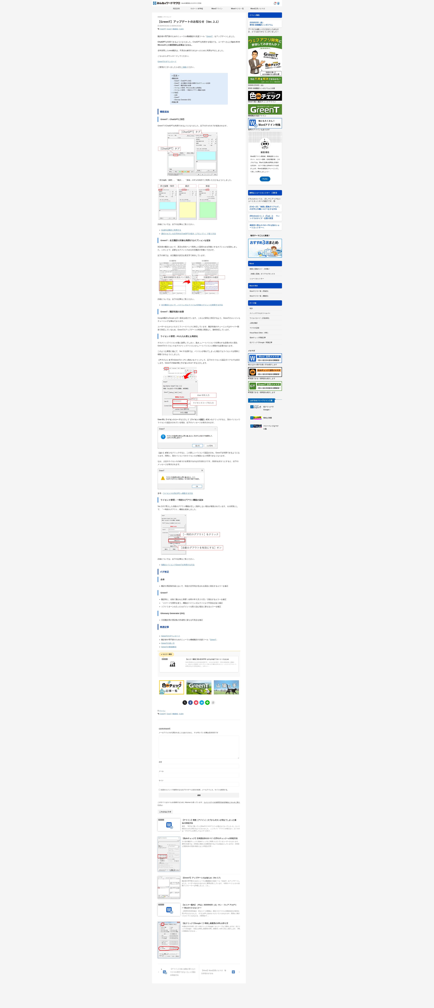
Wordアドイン (217, 8)
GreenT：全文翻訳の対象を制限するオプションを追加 (192, 83)
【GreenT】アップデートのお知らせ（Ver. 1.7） (202, 878)
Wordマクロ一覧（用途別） (259, 291)
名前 (160, 762)
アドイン (162, 711)
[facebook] (190, 702)
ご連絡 (184, 67)
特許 (251, 308)
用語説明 (176, 8)
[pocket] (196, 702)
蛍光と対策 (267, 418)
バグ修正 (175, 93)
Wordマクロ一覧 (237, 8)
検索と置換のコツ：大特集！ (260, 268)
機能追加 (175, 78)
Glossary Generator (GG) (183, 100)
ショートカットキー (257, 278)
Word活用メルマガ (257, 8)
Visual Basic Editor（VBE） (259, 332)
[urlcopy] (213, 702)
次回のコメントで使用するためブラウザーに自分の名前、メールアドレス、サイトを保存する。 (195, 790)
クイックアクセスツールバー (260, 313)
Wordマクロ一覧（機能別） (259, 295)
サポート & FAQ (196, 8)
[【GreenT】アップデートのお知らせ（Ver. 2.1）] (201, 702)
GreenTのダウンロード (167, 62)
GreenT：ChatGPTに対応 (183, 81)
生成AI (181, 29)
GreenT (169, 29)
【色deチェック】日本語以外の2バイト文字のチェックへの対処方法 (210, 838)
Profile (265, 179)
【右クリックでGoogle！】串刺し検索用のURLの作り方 (205, 923)
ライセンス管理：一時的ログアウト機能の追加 (190, 90)
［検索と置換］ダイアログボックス (262, 273)
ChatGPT (163, 29)
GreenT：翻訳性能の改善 (183, 85)
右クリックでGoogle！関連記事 (261, 342)
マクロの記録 (254, 327)
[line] (207, 702)
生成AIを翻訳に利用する (171, 230)
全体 (176, 95)
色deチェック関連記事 (258, 337)
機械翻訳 (175, 29)
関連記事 (175, 102)
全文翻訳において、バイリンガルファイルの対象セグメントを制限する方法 (192, 305)
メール (161, 771)
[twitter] (185, 702)
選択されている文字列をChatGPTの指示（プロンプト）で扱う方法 (188, 234)
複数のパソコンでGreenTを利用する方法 (178, 565)
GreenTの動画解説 (168, 647)
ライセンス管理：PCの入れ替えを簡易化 (188, 88)
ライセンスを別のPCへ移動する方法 (178, 493)
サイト (161, 780)
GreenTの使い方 (168, 643)
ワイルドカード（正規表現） (260, 318)
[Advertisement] (267, 451)
